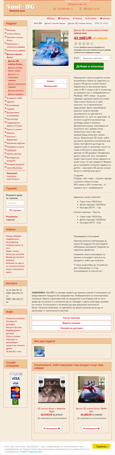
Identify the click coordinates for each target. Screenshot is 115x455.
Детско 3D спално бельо (15, 62)
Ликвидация (12, 173)
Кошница (64, 18)
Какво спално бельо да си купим (15, 252)
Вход (51, 18)
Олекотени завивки (16, 50)
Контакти (91, 18)
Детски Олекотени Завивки (17, 85)
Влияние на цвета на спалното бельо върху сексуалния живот (15, 267)
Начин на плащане (15, 318)
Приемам (101, 446)
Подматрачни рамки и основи (14, 124)
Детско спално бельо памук (15, 69)
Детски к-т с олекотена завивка (13, 77)
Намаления (11, 176)
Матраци (11, 29)
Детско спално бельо (14, 55)
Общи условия (13, 336)
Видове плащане (71, 322)
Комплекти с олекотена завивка (16, 45)
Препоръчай (50, 85)
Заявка (50, 80)
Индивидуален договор (13, 332)
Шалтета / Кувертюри (12, 138)
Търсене (16, 210)
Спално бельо (14, 33)
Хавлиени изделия (16, 143)
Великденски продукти (13, 159)
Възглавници (13, 105)
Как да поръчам (14, 327)
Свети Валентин (14, 167)
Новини (10, 229)
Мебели (10, 132)
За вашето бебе (14, 97)
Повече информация (31, 451)
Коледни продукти (15, 164)
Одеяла (10, 101)
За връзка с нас (13, 351)
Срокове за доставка (11, 323)
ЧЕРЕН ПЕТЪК (14, 153)
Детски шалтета (16, 90)
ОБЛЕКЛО (11, 150)
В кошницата (51, 428)
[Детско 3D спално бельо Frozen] (50, 48)
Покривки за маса (15, 146)
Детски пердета (15, 94)
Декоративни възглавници (13, 114)
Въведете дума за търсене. (14, 196)
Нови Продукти (13, 179)
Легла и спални (14, 129)
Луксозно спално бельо (15, 39)
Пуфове (10, 108)
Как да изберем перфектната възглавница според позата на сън (14, 241)
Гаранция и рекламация (12, 341)
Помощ (78, 18)
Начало (106, 18)
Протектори (12, 118)
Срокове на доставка (71, 327)
